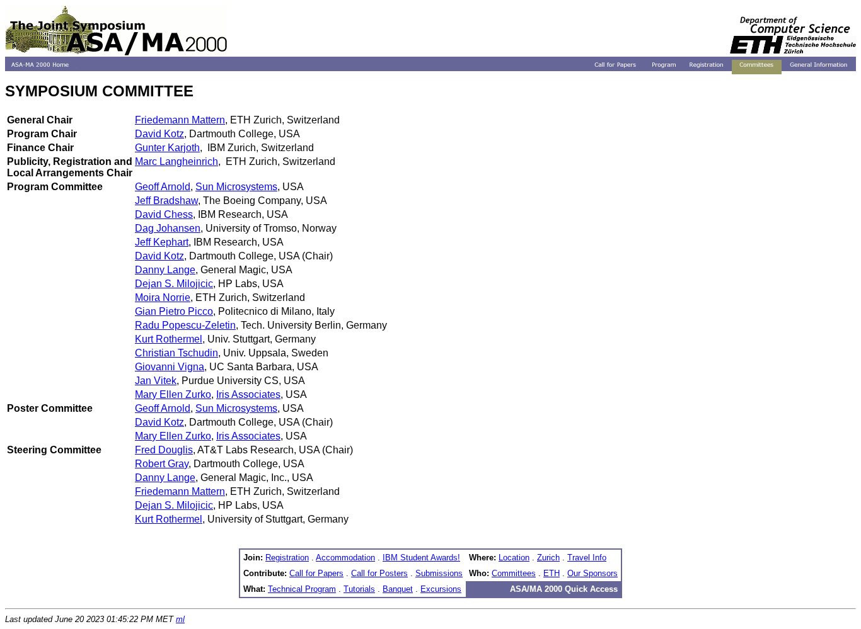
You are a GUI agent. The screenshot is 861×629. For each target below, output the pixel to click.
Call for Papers (316, 573)
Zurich (548, 557)
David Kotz (159, 133)
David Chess (164, 214)
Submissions (439, 573)
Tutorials (359, 589)
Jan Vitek (155, 380)
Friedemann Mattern (180, 120)
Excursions (440, 589)
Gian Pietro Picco (174, 311)
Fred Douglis (164, 450)
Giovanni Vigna (169, 366)
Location (514, 557)
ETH (551, 573)
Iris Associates (248, 394)
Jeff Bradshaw (166, 200)
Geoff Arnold (162, 186)
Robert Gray (161, 463)
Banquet (398, 589)
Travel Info (586, 557)
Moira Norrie (162, 297)
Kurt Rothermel (168, 339)
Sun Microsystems (236, 186)
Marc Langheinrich (176, 161)
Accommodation (345, 557)
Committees (514, 573)
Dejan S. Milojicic (174, 283)
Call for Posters (379, 573)
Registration (287, 557)
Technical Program (302, 589)
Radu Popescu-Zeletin (185, 325)
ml (180, 619)
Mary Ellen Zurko (173, 394)
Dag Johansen (167, 228)
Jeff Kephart (161, 242)
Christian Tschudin (176, 353)
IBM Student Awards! (421, 557)
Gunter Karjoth (167, 147)
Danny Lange (165, 269)
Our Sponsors (592, 573)
